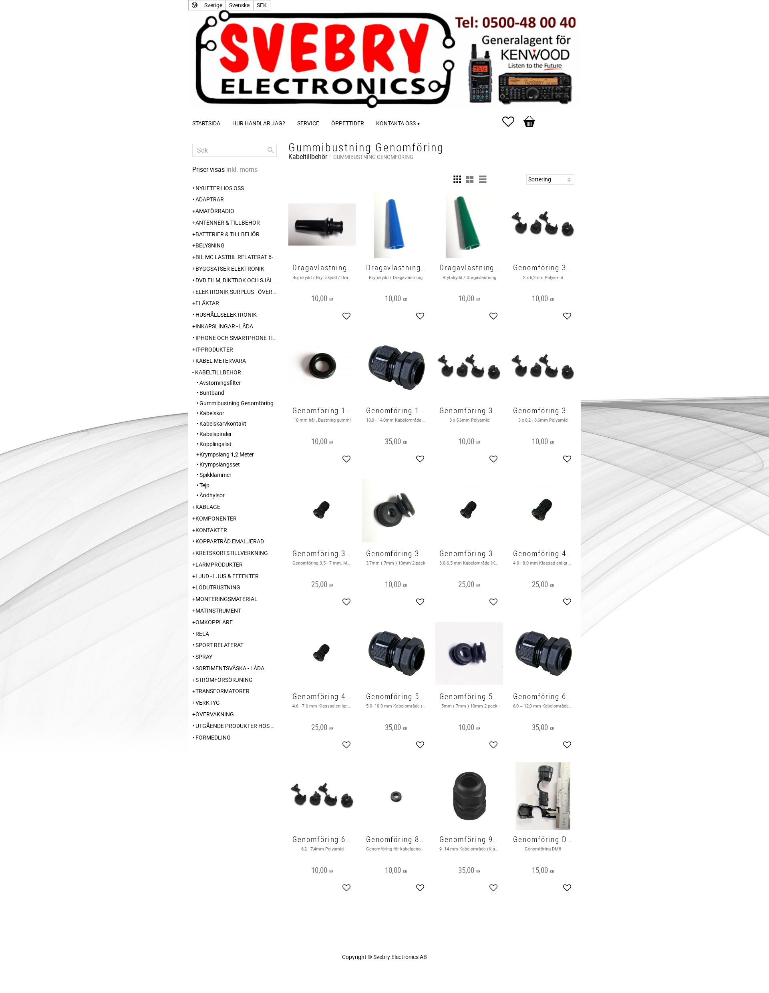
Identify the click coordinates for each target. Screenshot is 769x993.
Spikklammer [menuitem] (215, 474)
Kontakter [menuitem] (211, 530)
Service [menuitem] (308, 123)
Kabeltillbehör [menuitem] (218, 372)
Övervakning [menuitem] (214, 714)
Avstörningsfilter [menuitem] (220, 382)
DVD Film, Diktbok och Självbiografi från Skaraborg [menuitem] (236, 280)
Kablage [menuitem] (207, 507)
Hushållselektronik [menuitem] (226, 314)
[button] (512, 122)
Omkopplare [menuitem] (214, 622)
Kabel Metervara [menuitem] (220, 360)
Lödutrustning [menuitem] (217, 587)
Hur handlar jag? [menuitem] (258, 123)
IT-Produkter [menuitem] (214, 349)
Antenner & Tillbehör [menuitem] (227, 222)
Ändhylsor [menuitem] (212, 495)
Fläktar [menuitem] (207, 303)
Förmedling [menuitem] (213, 737)
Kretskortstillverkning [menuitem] (231, 553)
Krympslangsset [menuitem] (219, 464)
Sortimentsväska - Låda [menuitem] (229, 668)
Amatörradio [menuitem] (214, 211)
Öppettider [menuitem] (347, 123)
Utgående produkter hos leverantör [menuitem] (236, 726)
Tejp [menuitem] (204, 485)
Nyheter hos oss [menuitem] (219, 188)
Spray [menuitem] (203, 656)
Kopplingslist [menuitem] (215, 444)
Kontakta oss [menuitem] (396, 123)
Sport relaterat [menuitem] (219, 645)
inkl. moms (242, 169)
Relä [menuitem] (202, 633)
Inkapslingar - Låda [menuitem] (224, 326)
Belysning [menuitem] (210, 245)
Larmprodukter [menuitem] (219, 564)
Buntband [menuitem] (211, 392)
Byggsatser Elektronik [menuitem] (229, 268)
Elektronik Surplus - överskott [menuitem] (236, 291)
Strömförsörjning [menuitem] (224, 679)
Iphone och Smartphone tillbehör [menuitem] (236, 338)
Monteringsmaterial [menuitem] (226, 599)
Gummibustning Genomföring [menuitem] (236, 403)
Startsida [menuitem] (206, 123)
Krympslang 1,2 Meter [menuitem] (226, 454)
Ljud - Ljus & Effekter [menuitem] (227, 576)
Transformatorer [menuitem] (222, 691)
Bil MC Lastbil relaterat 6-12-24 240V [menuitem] (236, 257)
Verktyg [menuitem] (207, 702)
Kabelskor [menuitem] (211, 413)
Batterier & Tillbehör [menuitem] (227, 234)
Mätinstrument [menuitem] (218, 610)
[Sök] (271, 150)
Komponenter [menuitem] (216, 518)
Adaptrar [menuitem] (209, 199)
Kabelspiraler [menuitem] (215, 434)
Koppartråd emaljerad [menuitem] (229, 541)
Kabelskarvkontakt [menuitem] (222, 423)
